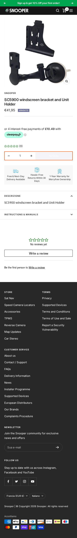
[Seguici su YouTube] (32, 481)
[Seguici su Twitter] (16, 481)
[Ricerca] (57, 10)
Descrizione (12, 196)
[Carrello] (64, 10)
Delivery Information (17, 376)
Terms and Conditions (56, 311)
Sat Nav (9, 298)
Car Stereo (11, 338)
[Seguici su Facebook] (8, 481)
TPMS (8, 318)
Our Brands (11, 409)
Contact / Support (15, 362)
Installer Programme (17, 389)
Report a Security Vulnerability (53, 327)
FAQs (7, 369)
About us (10, 355)
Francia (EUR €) (15, 495)
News (7, 382)
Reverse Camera (14, 325)
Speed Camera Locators (19, 305)
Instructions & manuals (21, 214)
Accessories (12, 311)
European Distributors (18, 402)
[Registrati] (57, 447)
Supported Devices (54, 305)
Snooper (10, 93)
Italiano (36, 495)
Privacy (47, 298)
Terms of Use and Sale (56, 318)
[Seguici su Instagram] (24, 481)
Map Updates (12, 331)
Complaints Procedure (18, 416)
